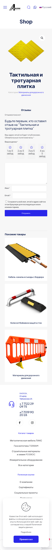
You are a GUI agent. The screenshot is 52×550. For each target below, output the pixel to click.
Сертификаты (26, 487)
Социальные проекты (26, 492)
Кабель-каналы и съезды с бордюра (26, 277)
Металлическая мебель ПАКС (26, 440)
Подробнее (26, 532)
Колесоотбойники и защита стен (26, 323)
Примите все (26, 539)
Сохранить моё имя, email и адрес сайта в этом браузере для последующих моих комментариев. (25, 204)
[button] (42, 38)
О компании (26, 481)
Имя (7, 188)
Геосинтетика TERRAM (26, 445)
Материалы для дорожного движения (26, 376)
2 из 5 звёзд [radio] (21, 152)
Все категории (26, 465)
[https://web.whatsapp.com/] (35, 7)
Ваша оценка (11, 142)
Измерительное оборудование (26, 459)
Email (8, 195)
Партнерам (26, 498)
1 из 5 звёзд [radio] (10, 152)
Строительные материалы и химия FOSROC (26, 453)
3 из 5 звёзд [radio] (31, 152)
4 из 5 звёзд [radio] (42, 153)
